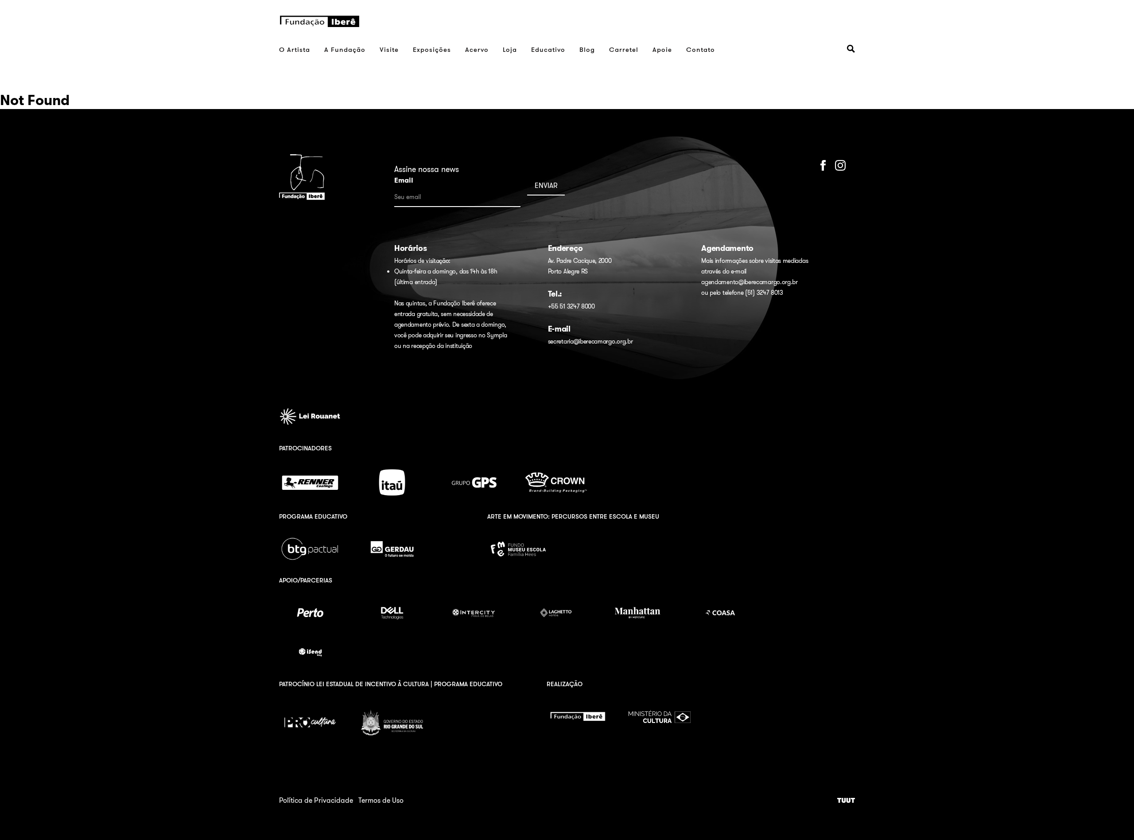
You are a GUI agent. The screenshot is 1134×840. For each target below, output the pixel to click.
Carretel (623, 49)
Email (403, 180)
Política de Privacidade (316, 800)
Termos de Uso (381, 800)
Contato (700, 49)
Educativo (548, 49)
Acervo (477, 49)
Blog (587, 49)
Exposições (432, 49)
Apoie (662, 49)
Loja (510, 49)
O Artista (294, 49)
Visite (389, 49)
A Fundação (344, 49)
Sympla (497, 335)
